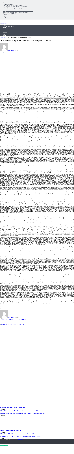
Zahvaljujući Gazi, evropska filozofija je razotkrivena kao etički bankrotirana (18, 11)
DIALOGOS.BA (21, 439)
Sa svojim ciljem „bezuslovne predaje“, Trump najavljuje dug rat (15, 12)
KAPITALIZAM (5, 28)
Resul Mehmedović (12, 50)
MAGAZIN (4, 27)
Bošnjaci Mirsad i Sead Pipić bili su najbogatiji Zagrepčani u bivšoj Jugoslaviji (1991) (22, 413)
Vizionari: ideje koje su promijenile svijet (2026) (12, 8)
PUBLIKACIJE (5, 32)
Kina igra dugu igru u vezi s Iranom (10, 13)
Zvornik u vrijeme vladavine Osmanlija (10, 430)
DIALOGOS (4, 25)
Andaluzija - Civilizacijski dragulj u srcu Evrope (12, 407)
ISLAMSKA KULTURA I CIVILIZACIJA (9, 26)
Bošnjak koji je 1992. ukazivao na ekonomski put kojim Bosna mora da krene (20, 436)
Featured (5, 37)
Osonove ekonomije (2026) (8, 14)
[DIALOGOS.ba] (3, 23)
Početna (2, 37)
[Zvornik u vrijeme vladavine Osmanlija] (10, 427)
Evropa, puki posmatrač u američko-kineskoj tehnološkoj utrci (15, 6)
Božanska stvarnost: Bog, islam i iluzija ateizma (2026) (13, 5)
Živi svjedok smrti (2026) (8, 4)
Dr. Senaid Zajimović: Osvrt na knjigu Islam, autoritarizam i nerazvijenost (17, 7)
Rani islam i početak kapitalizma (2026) (10, 9)
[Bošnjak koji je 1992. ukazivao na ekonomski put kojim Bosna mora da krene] (18, 433)
